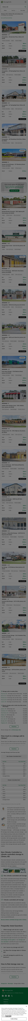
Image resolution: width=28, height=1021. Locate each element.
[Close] (26, 1006)
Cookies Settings (14, 1018)
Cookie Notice (8, 1016)
